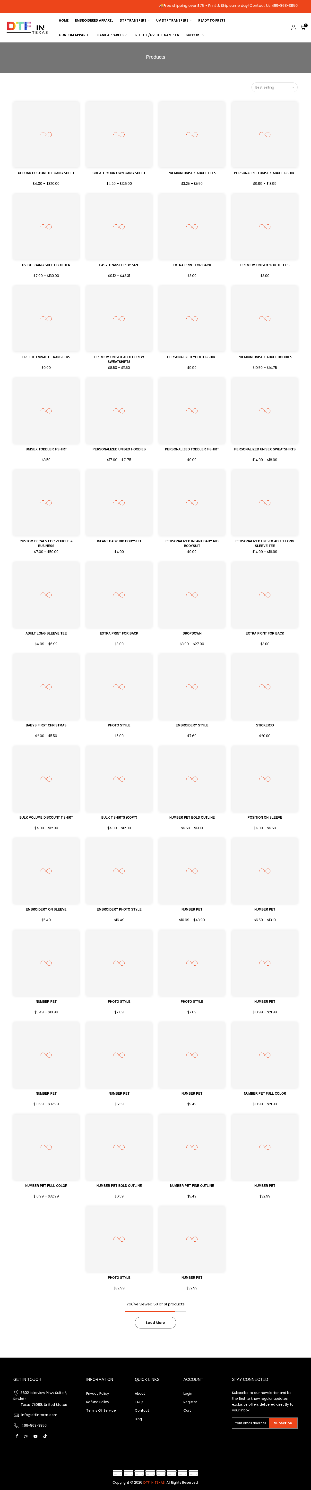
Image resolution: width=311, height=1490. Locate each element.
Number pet (264, 1186)
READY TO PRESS (211, 20)
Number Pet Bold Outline (119, 1186)
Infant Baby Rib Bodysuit (119, 541)
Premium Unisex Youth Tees (265, 265)
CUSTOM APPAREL (74, 35)
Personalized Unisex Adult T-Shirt (265, 173)
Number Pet (191, 909)
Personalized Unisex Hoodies (119, 449)
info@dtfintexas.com (39, 1414)
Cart (187, 1410)
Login (187, 1393)
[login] (293, 28)
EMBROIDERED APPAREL (94, 20)
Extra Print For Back (192, 265)
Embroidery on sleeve (46, 909)
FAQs (139, 1402)
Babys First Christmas (46, 725)
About (140, 1393)
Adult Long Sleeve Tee (46, 633)
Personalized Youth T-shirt (192, 357)
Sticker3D (265, 725)
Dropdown (192, 633)
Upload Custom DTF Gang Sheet (46, 173)
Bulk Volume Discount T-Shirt (46, 817)
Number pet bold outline (192, 817)
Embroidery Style (192, 725)
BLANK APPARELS (109, 35)
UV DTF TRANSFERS (172, 20)
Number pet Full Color (265, 1093)
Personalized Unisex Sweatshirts (265, 449)
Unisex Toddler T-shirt (46, 449)
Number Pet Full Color (46, 1186)
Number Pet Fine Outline (192, 1186)
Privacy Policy (97, 1393)
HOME (64, 20)
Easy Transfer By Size (119, 265)
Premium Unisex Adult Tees (192, 173)
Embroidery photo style (119, 909)
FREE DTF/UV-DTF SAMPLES (156, 35)
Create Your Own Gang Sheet (119, 173)
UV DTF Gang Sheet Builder (46, 265)
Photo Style (119, 1001)
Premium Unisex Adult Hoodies (265, 357)
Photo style (119, 725)
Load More (155, 1322)
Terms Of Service (101, 1410)
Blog (138, 1419)
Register (190, 1402)
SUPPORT (193, 35)
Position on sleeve (265, 817)
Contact (142, 1410)
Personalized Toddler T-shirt (192, 449)
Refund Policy (97, 1402)
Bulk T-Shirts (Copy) (119, 817)
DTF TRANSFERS (133, 20)
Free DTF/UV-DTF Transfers (46, 357)
